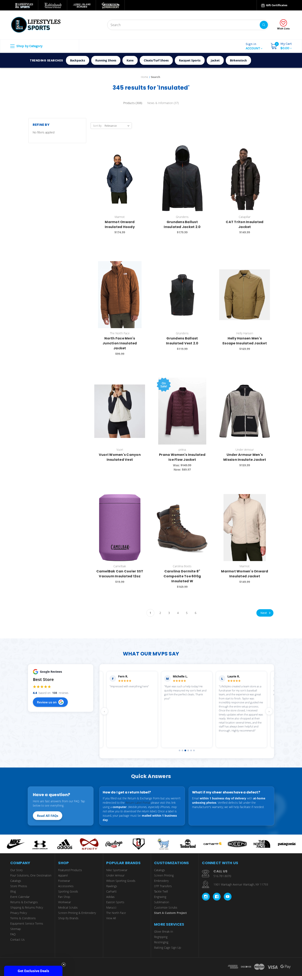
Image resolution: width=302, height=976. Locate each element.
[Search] (264, 25)
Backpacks (77, 60)
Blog (13, 891)
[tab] (132, 103)
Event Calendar (20, 897)
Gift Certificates (276, 5)
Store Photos (18, 886)
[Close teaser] (64, 964)
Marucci (111, 907)
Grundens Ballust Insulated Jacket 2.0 (182, 224)
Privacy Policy (18, 913)
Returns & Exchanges (24, 902)
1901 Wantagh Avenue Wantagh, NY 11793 (240, 884)
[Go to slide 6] (194, 750)
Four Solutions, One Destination (30, 875)
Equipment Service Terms (26, 923)
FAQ (13, 934)
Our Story (16, 870)
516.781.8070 (222, 876)
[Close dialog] (297, 891)
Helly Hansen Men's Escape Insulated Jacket (244, 341)
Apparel (63, 875)
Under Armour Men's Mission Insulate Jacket (244, 457)
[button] (33, 971)
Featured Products (70, 870)
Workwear (64, 902)
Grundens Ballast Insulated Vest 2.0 (182, 341)
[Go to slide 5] (191, 750)
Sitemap (15, 929)
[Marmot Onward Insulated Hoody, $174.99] (119, 178)
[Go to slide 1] (179, 750)
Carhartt (111, 891)
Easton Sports (115, 902)
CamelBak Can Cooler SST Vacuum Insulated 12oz (119, 574)
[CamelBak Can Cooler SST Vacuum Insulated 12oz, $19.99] (119, 527)
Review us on (47, 702)
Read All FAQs (47, 816)
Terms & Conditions (23, 918)
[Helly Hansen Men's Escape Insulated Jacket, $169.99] (244, 294)
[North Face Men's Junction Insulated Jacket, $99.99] (119, 294)
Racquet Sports (190, 60)
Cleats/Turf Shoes (156, 60)
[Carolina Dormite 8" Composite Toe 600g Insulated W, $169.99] (182, 527)
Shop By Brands (68, 918)
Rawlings (111, 886)
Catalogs (15, 881)
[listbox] (118, 126)
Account (253, 46)
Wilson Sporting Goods (120, 881)
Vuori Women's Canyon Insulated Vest (120, 457)
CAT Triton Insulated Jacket (244, 224)
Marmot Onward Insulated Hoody (120, 224)
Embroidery (161, 881)
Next (264, 613)
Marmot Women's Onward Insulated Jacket (244, 574)
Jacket (215, 60)
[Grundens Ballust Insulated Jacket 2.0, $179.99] (182, 178)
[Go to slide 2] (182, 750)
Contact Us (17, 939)
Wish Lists (283, 28)
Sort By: (97, 125)
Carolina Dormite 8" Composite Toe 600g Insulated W (182, 576)
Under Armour (115, 875)
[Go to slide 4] (188, 750)
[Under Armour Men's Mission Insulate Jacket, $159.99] (244, 411)
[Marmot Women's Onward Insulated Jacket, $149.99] (244, 527)
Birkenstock (238, 60)
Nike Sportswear (116, 870)
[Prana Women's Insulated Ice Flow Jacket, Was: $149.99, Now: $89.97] (182, 411)
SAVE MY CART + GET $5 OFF (262, 942)
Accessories (66, 886)
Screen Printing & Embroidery (77, 913)
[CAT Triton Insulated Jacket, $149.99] (244, 178)
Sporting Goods (68, 891)
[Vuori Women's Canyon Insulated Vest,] (119, 411)
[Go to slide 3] (185, 750)
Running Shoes (105, 60)
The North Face (116, 913)
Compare (141, 148)
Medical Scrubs (68, 907)
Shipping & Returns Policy (26, 907)
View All (111, 918)
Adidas (110, 897)
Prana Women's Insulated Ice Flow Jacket (182, 457)
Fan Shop (64, 897)
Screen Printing (164, 875)
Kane (130, 60)
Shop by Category (29, 46)
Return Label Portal (138, 803)
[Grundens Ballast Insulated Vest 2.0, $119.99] (182, 294)
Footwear (64, 881)
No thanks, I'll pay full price (262, 955)
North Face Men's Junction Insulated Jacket (120, 343)
